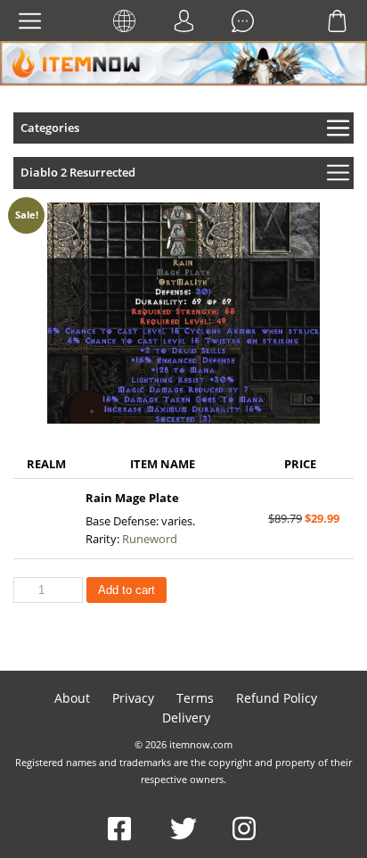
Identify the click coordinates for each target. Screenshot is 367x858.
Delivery (186, 717)
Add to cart (126, 590)
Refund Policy (276, 697)
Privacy (133, 697)
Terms (195, 697)
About (72, 697)
